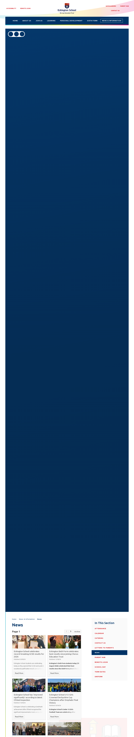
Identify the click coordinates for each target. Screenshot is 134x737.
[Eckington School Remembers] (64, 728)
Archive (77, 632)
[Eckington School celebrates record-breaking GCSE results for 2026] (28, 641)
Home (14, 619)
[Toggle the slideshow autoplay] (22, 34)
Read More (19, 673)
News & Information (27, 619)
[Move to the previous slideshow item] (10, 34)
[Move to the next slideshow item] (16, 34)
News (39, 619)
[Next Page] (71, 631)
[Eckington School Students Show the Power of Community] (28, 728)
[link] (66, 631)
